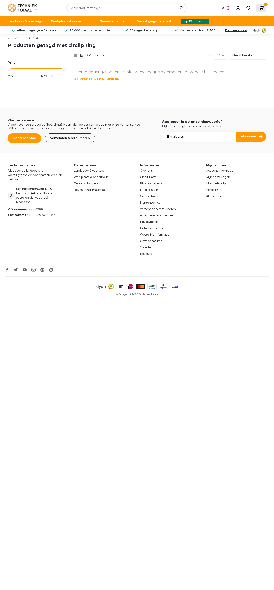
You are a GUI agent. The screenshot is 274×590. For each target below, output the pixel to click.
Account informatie (219, 170)
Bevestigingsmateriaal (154, 21)
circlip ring (34, 38)
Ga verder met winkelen (97, 79)
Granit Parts (148, 177)
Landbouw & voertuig (24, 21)
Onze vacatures (151, 241)
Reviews (146, 254)
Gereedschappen (113, 21)
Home (12, 38)
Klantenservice (236, 30)
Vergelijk (212, 190)
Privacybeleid (149, 222)
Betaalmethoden (152, 228)
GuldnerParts (149, 196)
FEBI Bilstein (149, 190)
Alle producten (216, 196)
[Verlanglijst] (248, 8)
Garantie (146, 247)
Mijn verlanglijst (217, 183)
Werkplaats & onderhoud (70, 21)
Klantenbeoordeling (197, 30)
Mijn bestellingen (218, 177)
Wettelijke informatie (154, 234)
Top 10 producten (195, 21)
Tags (22, 38)
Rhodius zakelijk (151, 183)
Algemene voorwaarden (157, 215)
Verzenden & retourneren (70, 138)
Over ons (146, 170)
